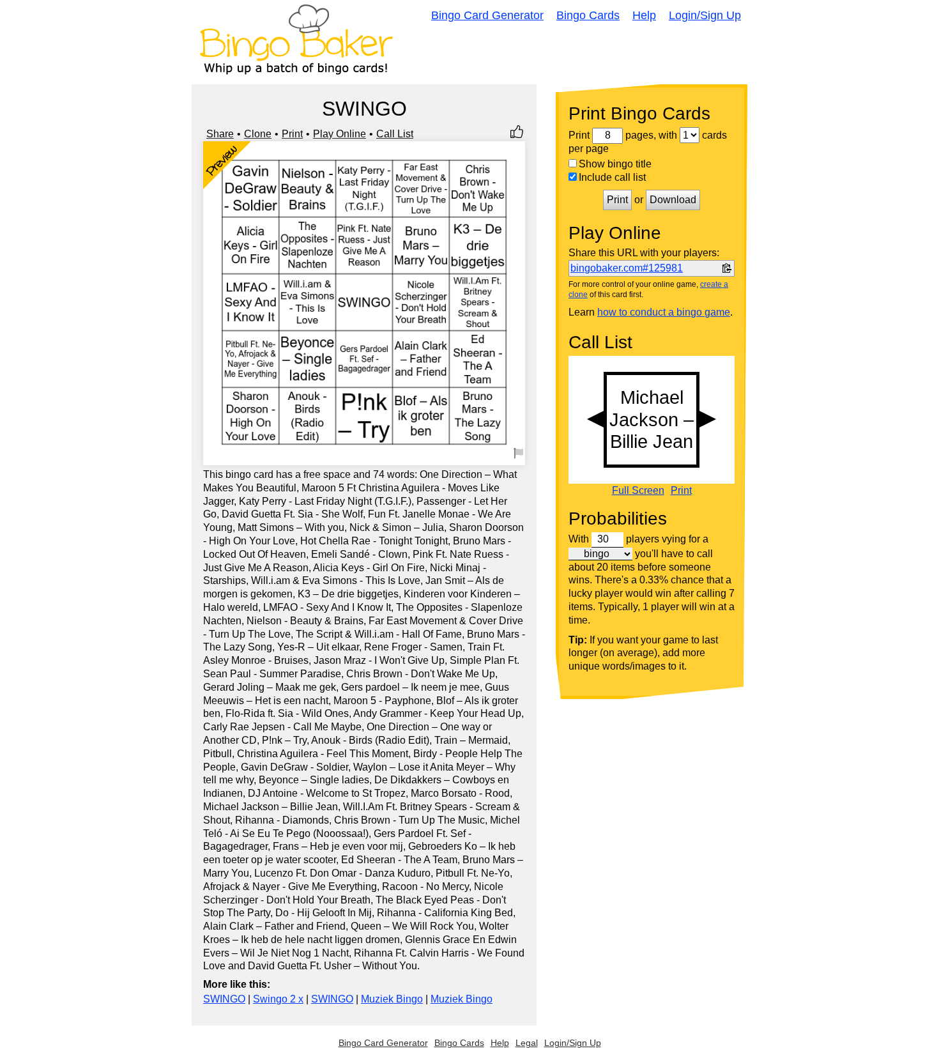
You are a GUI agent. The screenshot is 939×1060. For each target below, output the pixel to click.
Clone (257, 133)
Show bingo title (615, 163)
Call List (394, 133)
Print (292, 133)
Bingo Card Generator (487, 15)
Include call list (612, 177)
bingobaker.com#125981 (626, 268)
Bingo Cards (588, 15)
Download (673, 199)
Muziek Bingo (392, 999)
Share (220, 133)
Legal (526, 1042)
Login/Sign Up (705, 15)
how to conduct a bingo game (663, 312)
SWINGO (224, 999)
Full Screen (638, 491)
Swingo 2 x (278, 999)
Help (644, 15)
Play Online (339, 133)
